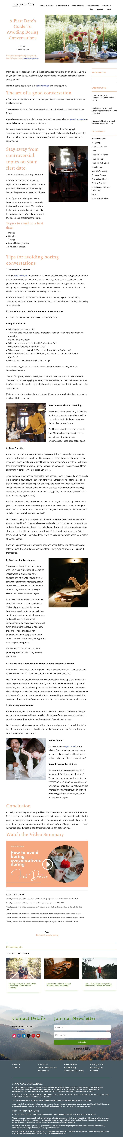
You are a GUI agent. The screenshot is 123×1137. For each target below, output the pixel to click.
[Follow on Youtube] (38, 1036)
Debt (94, 151)
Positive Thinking (99, 183)
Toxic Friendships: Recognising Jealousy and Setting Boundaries (98, 984)
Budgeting (96, 143)
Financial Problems (100, 155)
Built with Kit (82, 1048)
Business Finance (99, 147)
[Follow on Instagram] (14, 1036)
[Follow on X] (29, 1036)
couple (49, 935)
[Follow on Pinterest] (33, 1036)
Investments (97, 167)
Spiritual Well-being (92, 5)
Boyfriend (40, 935)
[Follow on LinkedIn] (24, 1036)
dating (55, 935)
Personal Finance (99, 175)
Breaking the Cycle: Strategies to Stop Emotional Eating (104, 97)
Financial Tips (97, 159)
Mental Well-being (78, 5)
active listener (21, 275)
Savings (95, 194)
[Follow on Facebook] (19, 1036)
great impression (78, 119)
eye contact (70, 746)
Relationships (106, 5)
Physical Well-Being (100, 179)
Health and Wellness (46, 5)
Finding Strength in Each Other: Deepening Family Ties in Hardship (104, 110)
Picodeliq (94, 1071)
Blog (91, 9)
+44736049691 (18, 1029)
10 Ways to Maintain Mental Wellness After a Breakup (59, 984)
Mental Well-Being (99, 171)
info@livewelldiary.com (22, 1026)
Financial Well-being (62, 5)
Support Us (99, 9)
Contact (108, 9)
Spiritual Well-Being (100, 198)
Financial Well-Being (100, 163)
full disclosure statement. (31, 59)
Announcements (99, 139)
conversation (43, 86)
